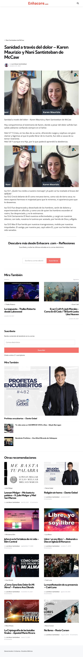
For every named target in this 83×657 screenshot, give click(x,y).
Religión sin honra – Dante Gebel (61, 492)
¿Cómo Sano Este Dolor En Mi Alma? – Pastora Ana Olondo (19, 586)
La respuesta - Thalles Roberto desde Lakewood (20, 310)
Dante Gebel (49, 488)
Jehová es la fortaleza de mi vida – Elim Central (21, 540)
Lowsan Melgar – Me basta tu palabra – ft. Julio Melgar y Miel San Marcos (20, 495)
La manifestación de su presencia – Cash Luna (61, 586)
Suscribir (41, 350)
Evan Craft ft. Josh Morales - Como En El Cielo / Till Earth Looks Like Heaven (61, 311)
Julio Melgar (9, 488)
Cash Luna (48, 580)
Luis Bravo (48, 534)
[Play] (41, 166)
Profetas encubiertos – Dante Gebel (20, 418)
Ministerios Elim (10, 534)
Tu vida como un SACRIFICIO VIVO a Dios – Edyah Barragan (38, 425)
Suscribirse (53, 261)
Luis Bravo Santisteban (19, 64)
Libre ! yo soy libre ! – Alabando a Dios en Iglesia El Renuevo (60, 540)
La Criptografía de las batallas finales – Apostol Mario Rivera (19, 631)
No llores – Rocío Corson (56, 630)
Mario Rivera (9, 626)
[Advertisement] (41, 21)
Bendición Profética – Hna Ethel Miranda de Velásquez (36, 438)
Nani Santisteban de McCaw (15, 40)
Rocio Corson (49, 626)
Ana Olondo (9, 580)
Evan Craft (75, 304)
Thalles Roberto (10, 304)
